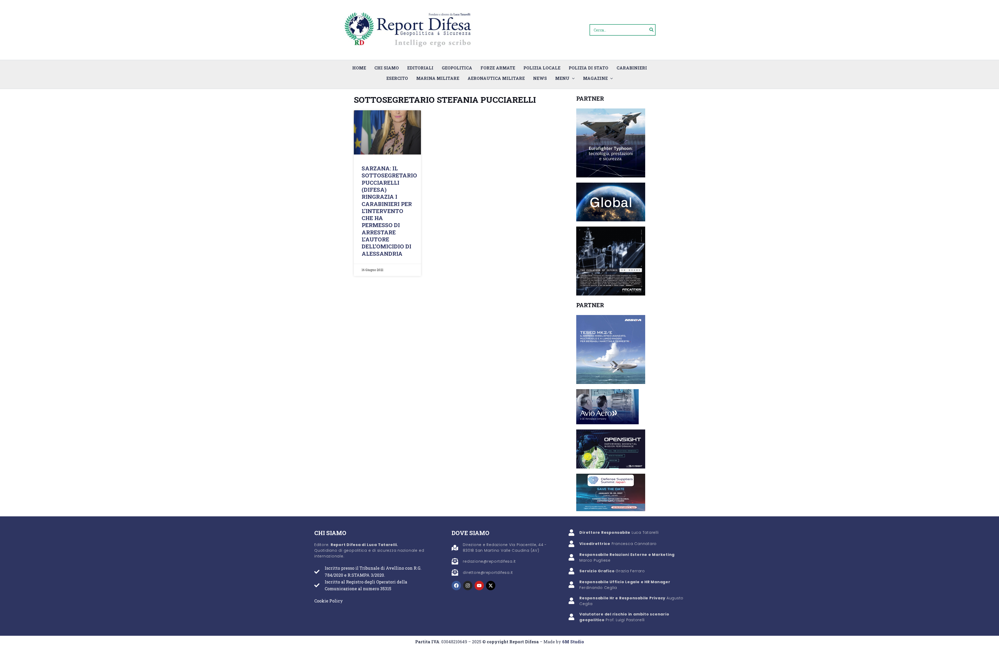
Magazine (595, 78)
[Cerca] (651, 30)
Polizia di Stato (588, 67)
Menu (562, 78)
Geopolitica (457, 67)
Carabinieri (632, 67)
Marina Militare (437, 78)
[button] (572, 78)
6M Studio (573, 641)
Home (359, 67)
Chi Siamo (386, 67)
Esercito (397, 78)
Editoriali (420, 67)
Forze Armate (498, 67)
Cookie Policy (328, 600)
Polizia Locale (541, 67)
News (540, 78)
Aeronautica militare (496, 78)
